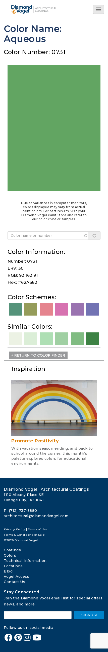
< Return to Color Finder (38, 355)
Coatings (12, 550)
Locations (13, 566)
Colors (10, 555)
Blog (8, 571)
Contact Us (14, 582)
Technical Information (25, 560)
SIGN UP (89, 615)
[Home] (41, 9)
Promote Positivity (35, 441)
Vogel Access (16, 576)
